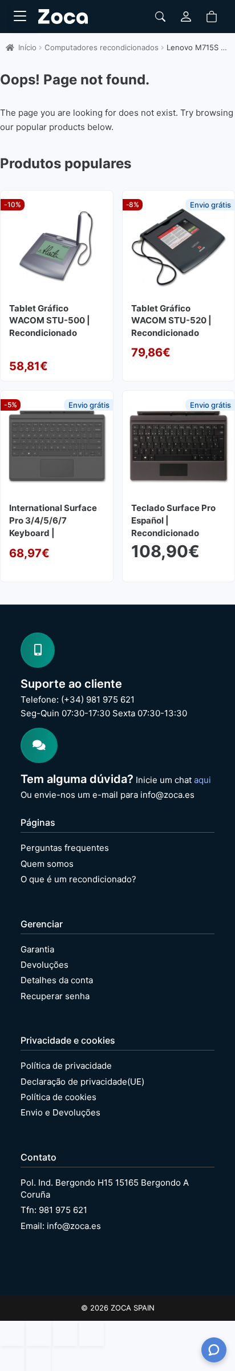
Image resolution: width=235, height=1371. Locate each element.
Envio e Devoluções (60, 1112)
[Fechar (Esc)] (91, 1333)
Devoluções (44, 964)
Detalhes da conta (57, 980)
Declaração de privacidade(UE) (82, 1081)
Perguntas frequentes (65, 847)
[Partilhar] (65, 1333)
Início (27, 47)
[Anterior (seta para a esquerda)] (12, 1358)
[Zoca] (63, 16)
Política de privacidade (66, 1065)
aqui (202, 779)
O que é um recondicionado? (78, 879)
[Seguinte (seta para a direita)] (38, 1358)
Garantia (37, 949)
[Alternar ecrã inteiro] (38, 1333)
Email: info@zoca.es (61, 1225)
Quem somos (47, 863)
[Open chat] (213, 1349)
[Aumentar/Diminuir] (12, 1333)
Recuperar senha (55, 996)
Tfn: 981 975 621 (54, 1209)
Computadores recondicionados (101, 47)
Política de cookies (58, 1097)
